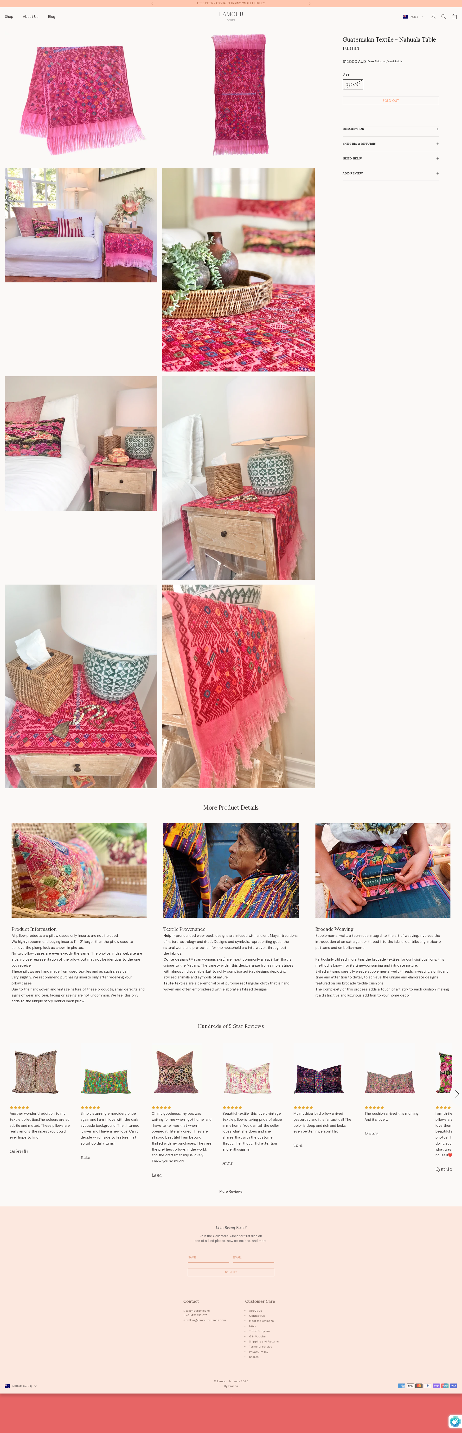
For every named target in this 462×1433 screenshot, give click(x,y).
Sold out (391, 100)
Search (254, 1357)
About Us (30, 16)
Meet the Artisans (261, 1321)
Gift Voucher (258, 1336)
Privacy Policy (258, 1352)
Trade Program (259, 1331)
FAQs (252, 1326)
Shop (9, 16)
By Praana (231, 1386)
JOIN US (231, 1272)
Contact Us (257, 1316)
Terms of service (260, 1346)
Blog (51, 16)
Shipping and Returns (264, 1341)
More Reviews (231, 1191)
